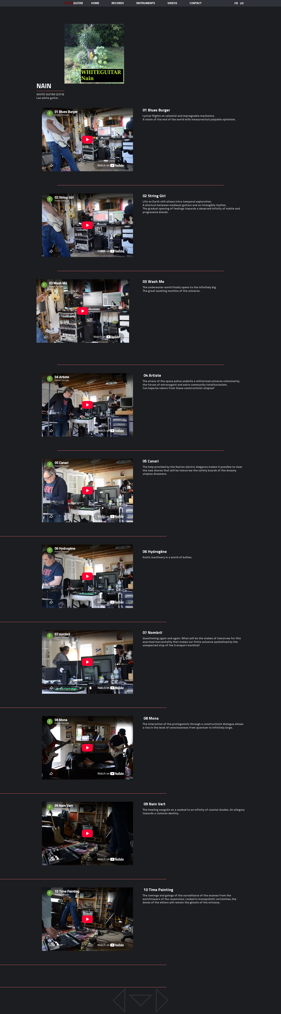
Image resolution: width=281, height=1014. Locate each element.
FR (236, 3)
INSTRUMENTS (145, 3)
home (95, 3)
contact (195, 3)
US (242, 3)
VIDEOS (172, 3)
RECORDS (118, 3)
